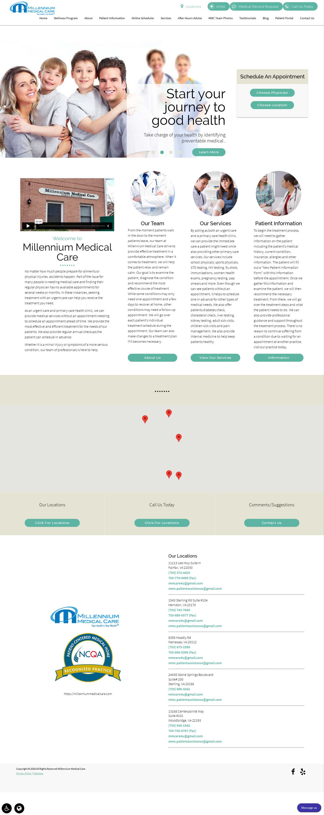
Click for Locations (52, 523)
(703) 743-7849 (179, 610)
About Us (152, 357)
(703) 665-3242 (179, 689)
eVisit (220, 6)
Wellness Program (66, 18)
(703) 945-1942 (179, 725)
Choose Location (272, 105)
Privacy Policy (24, 773)
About (88, 18)
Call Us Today (302, 6)
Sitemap (38, 773)
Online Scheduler (143, 18)
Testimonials (247, 18)
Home (43, 18)
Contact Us (307, 18)
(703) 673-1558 (179, 647)
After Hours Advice (190, 18)
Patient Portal (284, 18)
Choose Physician (272, 93)
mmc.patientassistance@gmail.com (195, 588)
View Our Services (215, 357)
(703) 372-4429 (179, 572)
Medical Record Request (258, 6)
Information (278, 357)
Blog (266, 18)
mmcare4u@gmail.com (185, 583)
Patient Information (112, 18)
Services (166, 18)
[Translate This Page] (19, 808)
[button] (179, 438)
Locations (193, 6)
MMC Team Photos (221, 18)
